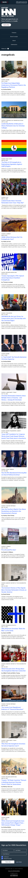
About (14, 40)
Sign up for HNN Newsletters (14, 870)
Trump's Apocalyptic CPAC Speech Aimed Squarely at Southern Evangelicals (12, 278)
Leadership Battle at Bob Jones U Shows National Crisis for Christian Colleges (13, 126)
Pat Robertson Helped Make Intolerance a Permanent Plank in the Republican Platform (13, 85)
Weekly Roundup (8, 858)
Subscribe (6, 25)
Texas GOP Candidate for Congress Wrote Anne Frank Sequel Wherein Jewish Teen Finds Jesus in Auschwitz (13, 436)
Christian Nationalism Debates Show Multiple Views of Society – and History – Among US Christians (13, 398)
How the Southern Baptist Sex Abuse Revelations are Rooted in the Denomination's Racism (13, 511)
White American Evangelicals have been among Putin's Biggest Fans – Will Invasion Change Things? (12, 823)
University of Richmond (21, 2)
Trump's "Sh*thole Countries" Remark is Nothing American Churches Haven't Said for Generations (13, 782)
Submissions (14, 44)
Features (14, 32)
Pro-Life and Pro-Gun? (8, 550)
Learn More (19, 862)
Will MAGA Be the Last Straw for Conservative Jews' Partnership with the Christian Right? (13, 318)
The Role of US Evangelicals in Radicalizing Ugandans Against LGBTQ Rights (11, 164)
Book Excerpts (14, 36)
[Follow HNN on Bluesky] (8, 48)
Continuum (6, 856)
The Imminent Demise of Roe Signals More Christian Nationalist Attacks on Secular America (13, 590)
